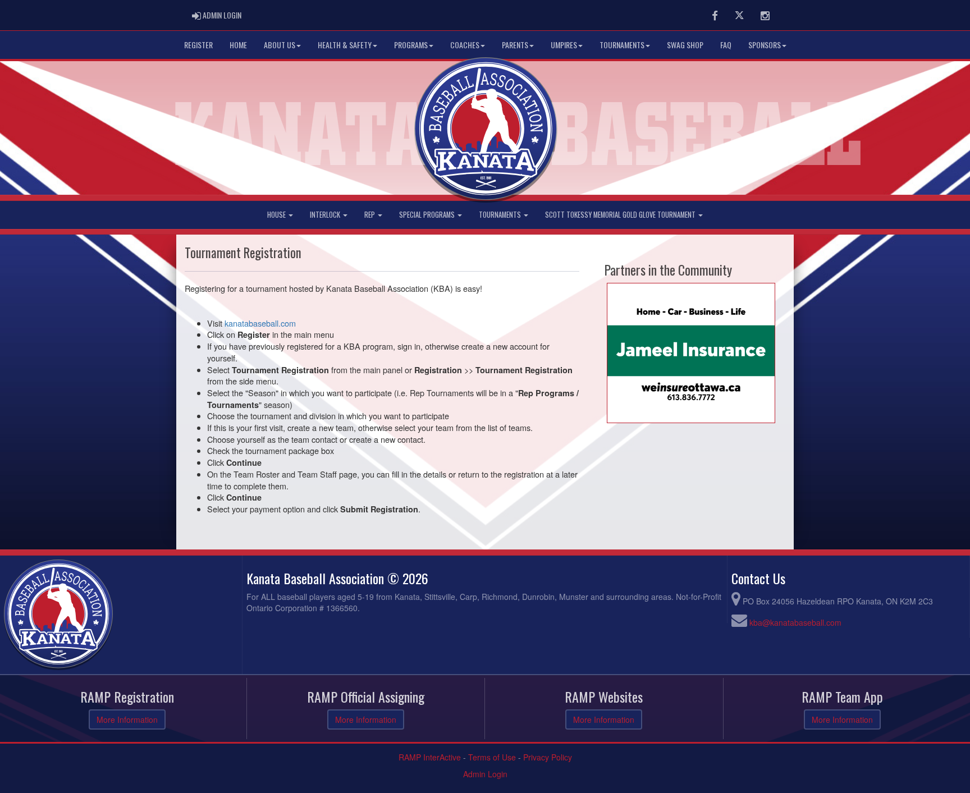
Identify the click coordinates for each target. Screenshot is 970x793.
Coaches (464, 45)
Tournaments (622, 45)
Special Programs (427, 214)
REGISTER (198, 45)
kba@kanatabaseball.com (795, 622)
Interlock (326, 214)
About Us (279, 45)
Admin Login (485, 774)
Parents (515, 45)
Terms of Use (492, 757)
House (277, 214)
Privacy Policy (547, 757)
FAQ (725, 45)
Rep (370, 214)
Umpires (564, 45)
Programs (411, 45)
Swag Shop (685, 45)
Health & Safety (345, 45)
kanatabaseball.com (260, 323)
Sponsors (764, 45)
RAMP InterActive (430, 757)
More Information (127, 719)
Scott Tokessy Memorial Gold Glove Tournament (621, 214)
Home (238, 45)
